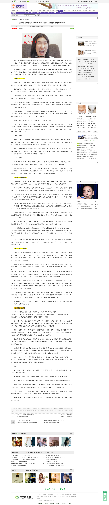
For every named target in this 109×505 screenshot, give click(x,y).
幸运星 (61, 12)
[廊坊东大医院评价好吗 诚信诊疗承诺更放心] (81, 138)
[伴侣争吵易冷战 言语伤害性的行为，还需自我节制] (66, 442)
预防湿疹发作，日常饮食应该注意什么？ (21, 455)
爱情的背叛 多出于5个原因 (84, 74)
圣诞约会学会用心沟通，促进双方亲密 (87, 61)
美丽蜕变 (95, 131)
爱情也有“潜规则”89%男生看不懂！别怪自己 (54, 420)
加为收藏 (88, 1)
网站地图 (94, 1)
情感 (60, 10)
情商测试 (33, 12)
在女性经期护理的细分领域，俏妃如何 (88, 151)
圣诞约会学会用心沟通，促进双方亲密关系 (25, 414)
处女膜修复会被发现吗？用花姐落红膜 (88, 154)
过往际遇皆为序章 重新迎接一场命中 (86, 70)
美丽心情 (50, 12)
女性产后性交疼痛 (92, 114)
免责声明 (52, 503)
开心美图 (14, 470)
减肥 (35, 10)
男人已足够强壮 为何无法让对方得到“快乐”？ (53, 465)
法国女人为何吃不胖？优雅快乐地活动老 (86, 127)
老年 (65, 10)
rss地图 (69, 503)
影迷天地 (56, 12)
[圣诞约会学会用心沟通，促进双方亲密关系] (17, 442)
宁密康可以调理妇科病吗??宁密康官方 (88, 152)
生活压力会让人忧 (82, 114)
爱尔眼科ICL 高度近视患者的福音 (87, 156)
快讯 (18, 10)
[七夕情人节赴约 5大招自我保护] (42, 442)
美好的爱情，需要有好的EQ (84, 79)
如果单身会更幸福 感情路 (90, 41)
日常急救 (79, 10)
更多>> (96, 182)
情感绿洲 (22, 19)
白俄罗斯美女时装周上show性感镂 (85, 204)
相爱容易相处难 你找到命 (90, 50)
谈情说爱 (44, 12)
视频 (69, 10)
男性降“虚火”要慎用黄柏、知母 (50, 461)
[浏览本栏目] (105, 499)
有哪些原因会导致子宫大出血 (86, 147)
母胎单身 (49, 15)
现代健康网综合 (35, 26)
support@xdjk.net (51, 500)
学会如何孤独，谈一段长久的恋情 (86, 76)
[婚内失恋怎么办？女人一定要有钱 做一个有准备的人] (54, 442)
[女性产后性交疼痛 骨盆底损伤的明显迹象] (92, 109)
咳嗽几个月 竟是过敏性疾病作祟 (19, 461)
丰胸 (31, 10)
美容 (40, 10)
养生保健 (79, 131)
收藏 (72, 28)
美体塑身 (84, 131)
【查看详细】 (92, 140)
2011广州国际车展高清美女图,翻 (84, 208)
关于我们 (40, 503)
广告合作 (46, 503)
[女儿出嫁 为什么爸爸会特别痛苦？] (29, 442)
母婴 (48, 10)
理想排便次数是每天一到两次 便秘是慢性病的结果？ (24, 459)
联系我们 (58, 503)
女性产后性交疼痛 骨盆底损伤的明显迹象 (86, 116)
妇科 (90, 10)
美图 (73, 10)
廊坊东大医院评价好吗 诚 (90, 135)
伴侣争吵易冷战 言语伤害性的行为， (86, 68)
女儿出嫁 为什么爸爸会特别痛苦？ (52, 422)
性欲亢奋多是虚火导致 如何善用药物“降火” (53, 463)
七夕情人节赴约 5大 (42, 446)
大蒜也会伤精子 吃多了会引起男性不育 (52, 455)
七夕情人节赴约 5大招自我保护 (85, 64)
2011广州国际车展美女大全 (83, 206)
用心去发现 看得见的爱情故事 (85, 72)
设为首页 (82, 1)
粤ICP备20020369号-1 (70, 494)
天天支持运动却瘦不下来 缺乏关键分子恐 (86, 125)
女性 (27, 10)
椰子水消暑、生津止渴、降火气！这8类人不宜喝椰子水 (25, 457)
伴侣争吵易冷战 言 (67, 446)
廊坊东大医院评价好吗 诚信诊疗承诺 (87, 145)
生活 (23, 10)
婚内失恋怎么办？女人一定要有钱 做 (86, 66)
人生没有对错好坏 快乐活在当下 (23, 416)
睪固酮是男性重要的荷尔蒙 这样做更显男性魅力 (54, 457)
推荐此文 (63, 416)
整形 (44, 10)
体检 (94, 10)
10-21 (96, 201)
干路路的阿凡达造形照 (82, 203)
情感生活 (39, 12)
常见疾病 (85, 10)
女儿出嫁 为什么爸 (30, 446)
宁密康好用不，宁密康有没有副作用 (87, 158)
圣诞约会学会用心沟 (17, 446)
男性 (53, 10)
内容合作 (40, 500)
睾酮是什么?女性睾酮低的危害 (86, 143)
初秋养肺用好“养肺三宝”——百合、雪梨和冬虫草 (23, 463)
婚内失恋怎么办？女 (54, 446)
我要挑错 (70, 416)
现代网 (13, 10)
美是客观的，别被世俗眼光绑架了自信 (86, 123)
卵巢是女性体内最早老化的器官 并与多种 (86, 119)
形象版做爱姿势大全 (82, 201)
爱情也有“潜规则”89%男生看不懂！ (86, 59)
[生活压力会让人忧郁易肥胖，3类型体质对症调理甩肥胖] (82, 109)
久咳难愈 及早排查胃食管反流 (19, 465)
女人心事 (27, 12)
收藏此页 (63, 414)
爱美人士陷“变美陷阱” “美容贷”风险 (85, 121)
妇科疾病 (90, 131)
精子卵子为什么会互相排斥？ (86, 149)
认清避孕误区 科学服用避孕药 (50, 459)
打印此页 (70, 414)
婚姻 (57, 10)
